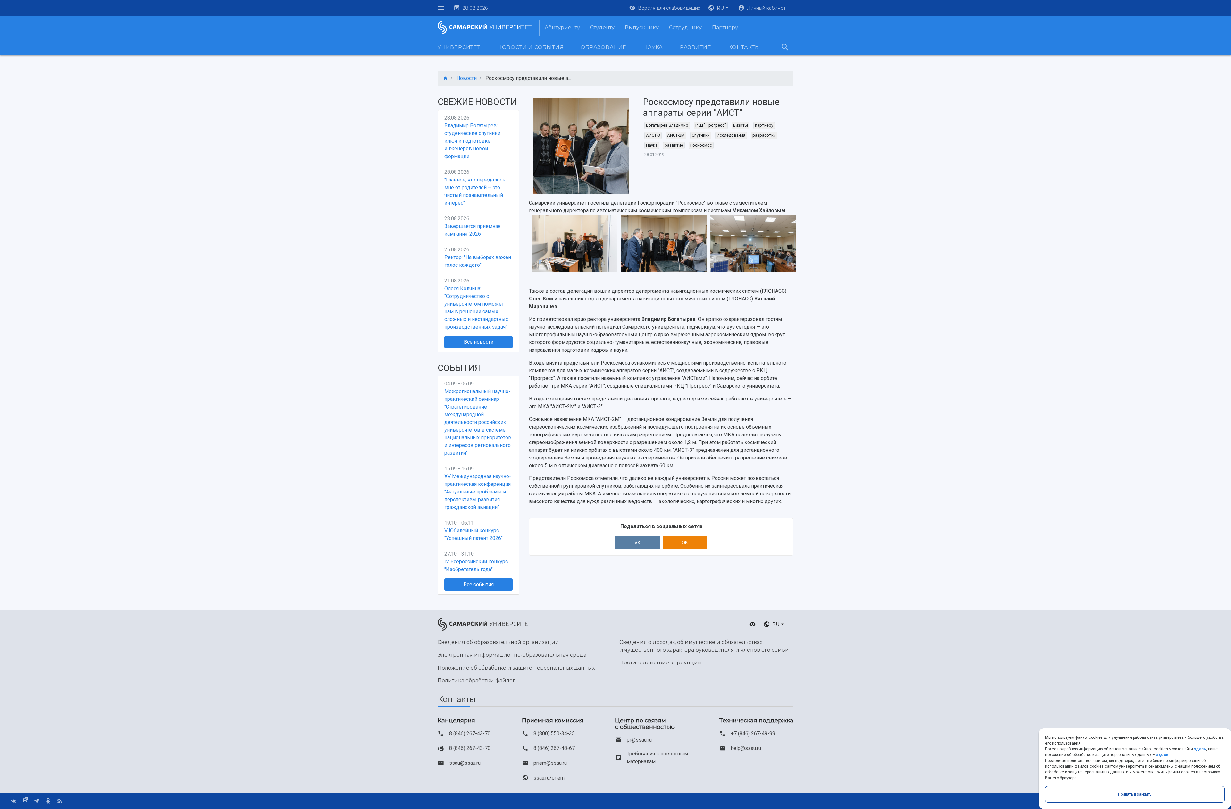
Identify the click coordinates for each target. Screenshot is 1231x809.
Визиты (740, 125)
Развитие (695, 47)
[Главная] (445, 78)
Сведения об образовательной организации (498, 642)
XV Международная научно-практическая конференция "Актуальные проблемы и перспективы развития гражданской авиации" (477, 491)
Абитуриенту (562, 27)
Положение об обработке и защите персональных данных (516, 668)
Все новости (478, 342)
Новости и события (531, 47)
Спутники (701, 135)
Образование (603, 47)
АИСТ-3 (653, 135)
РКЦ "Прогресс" (710, 125)
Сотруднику (685, 27)
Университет (459, 47)
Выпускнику (642, 27)
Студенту (602, 27)
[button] (719, 8)
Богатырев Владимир (667, 125)
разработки (764, 135)
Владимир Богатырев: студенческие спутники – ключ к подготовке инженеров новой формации (474, 140)
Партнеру (725, 27)
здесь (1200, 749)
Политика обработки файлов (477, 681)
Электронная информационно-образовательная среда (512, 655)
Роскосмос (701, 145)
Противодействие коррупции (660, 663)
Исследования (731, 135)
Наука (653, 47)
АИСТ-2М (676, 135)
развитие (674, 145)
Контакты (744, 47)
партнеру (764, 125)
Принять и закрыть (1134, 794)
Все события (479, 584)
